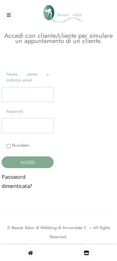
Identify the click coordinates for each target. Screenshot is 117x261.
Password (14, 111)
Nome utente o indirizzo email (27, 77)
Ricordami (20, 145)
